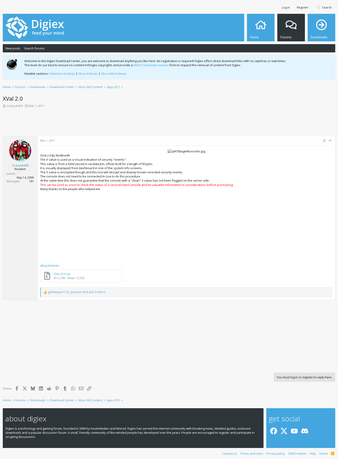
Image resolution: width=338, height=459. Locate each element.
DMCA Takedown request (151, 65)
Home (323, 453)
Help (312, 453)
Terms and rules (251, 453)
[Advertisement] (169, 123)
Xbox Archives (88, 73)
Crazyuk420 (14, 106)
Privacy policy (275, 453)
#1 (330, 141)
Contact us (229, 453)
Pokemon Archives (62, 73)
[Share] (324, 140)
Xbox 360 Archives (113, 73)
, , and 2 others (76, 292)
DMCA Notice (297, 453)
